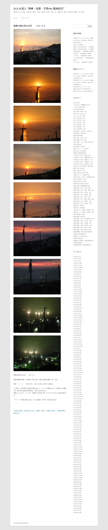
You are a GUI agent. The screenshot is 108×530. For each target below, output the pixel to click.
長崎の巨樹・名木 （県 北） (80, 197)
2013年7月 (76, 353)
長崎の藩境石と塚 (78, 214)
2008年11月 (76, 475)
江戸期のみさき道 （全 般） (80, 155)
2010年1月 (76, 444)
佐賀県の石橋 (76, 135)
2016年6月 (76, 276)
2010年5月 (76, 436)
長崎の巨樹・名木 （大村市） (81, 192)
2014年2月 (76, 337)
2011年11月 (76, 396)
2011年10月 (76, 399)
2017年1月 (76, 261)
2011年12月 (76, 394)
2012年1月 (76, 392)
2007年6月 (76, 512)
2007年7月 (76, 510)
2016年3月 (76, 283)
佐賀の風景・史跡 (78, 133)
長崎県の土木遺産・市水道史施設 (82, 240)
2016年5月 (76, 278)
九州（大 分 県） (77, 116)
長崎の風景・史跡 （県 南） (80, 229)
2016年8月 (76, 272)
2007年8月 (76, 508)
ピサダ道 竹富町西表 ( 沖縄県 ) (82, 55)
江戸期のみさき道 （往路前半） (81, 161)
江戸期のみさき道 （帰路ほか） (81, 159)
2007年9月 (76, 506)
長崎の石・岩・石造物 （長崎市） (82, 212)
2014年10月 (76, 320)
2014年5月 (76, 331)
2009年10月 (76, 451)
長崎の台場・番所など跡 (79, 183)
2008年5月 (76, 488)
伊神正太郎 (86, 89)
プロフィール (25, 18)
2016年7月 (76, 274)
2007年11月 (76, 501)
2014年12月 (76, 315)
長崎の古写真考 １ (78, 179)
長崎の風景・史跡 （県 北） (80, 227)
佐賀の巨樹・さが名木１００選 (81, 131)
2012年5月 (76, 383)
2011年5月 (76, 410)
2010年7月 (76, 431)
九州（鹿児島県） (78, 129)
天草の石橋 (76, 144)
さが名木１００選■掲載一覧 (80, 105)
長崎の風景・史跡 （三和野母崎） (82, 218)
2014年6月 (76, 328)
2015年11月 (76, 291)
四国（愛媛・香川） (78, 140)
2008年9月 (76, 480)
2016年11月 (76, 265)
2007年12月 (76, 499)
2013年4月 (76, 359)
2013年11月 (76, 344)
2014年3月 (76, 335)
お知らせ (75, 102)
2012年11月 (76, 370)
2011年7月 (76, 405)
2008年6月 (76, 486)
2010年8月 (76, 429)
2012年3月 (76, 388)
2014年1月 (76, 339)
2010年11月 (76, 423)
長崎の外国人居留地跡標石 (80, 186)
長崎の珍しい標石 (78, 207)
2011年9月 (76, 401)
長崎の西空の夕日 (26, 400)
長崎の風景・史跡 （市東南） (81, 225)
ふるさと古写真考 (78, 107)
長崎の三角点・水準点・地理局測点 (82, 177)
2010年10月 (76, 425)
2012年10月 (76, 372)
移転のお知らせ (77, 42)
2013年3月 (76, 361)
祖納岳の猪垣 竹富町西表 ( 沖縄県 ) (83, 51)
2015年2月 (76, 311)
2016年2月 (76, 285)
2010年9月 (76, 427)
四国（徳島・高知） (78, 137)
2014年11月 (76, 318)
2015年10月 (76, 294)
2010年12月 (76, 420)
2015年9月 (76, 296)
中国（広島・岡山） (78, 113)
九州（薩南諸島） (78, 127)
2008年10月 (76, 477)
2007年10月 (76, 504)
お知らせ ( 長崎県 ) (78, 45)
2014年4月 (76, 333)
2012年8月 (76, 377)
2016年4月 (76, 280)
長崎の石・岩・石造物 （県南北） (82, 210)
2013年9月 (76, 348)
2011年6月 (76, 407)
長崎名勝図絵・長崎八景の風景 (81, 232)
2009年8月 (76, 455)
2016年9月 (76, 269)
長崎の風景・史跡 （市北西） (81, 223)
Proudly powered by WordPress (21, 523)
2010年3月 (76, 440)
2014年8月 (76, 324)
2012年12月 (76, 368)
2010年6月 (76, 434)
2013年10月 (76, 346)
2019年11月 (76, 258)
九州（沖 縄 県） (77, 120)
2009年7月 (76, 458)
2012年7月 (76, 379)
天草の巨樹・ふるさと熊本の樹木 (82, 142)
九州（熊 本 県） (77, 122)
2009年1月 (76, 471)
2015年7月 (76, 300)
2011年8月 (76, 403)
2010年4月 (76, 438)
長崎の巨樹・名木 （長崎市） (81, 203)
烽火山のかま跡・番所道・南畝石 (82, 166)
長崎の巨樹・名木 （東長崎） (81, 194)
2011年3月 (76, 414)
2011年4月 (76, 412)
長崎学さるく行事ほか (79, 236)
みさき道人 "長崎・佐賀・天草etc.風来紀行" (39, 8)
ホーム (16, 18)
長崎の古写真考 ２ (78, 181)
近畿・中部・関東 (78, 168)
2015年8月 (76, 298)
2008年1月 (76, 497)
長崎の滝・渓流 (77, 205)
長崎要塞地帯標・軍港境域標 (81, 245)
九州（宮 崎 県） (77, 118)
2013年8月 (76, 350)
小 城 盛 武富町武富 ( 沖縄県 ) (83, 62)
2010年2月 (76, 442)
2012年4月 (76, 385)
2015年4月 (76, 307)
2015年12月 (76, 289)
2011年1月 (76, 418)
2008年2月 (76, 495)
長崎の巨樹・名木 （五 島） (80, 188)
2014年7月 (76, 326)
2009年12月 (76, 447)
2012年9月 (76, 374)
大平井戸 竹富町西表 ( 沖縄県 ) (82, 53)
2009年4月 (76, 464)
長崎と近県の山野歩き (79, 173)
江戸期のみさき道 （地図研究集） (82, 157)
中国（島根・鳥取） (78, 111)
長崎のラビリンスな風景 (79, 175)
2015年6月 (76, 302)
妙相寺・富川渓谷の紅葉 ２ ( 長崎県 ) (83, 47)
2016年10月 (76, 267)
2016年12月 (76, 263)
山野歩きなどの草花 (78, 151)
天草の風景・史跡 (78, 146)
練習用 (39, 400)
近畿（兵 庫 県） (77, 170)
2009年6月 (76, 460)
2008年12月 (76, 473)
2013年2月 (76, 364)
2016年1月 (76, 287)
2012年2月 (76, 390)
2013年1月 (76, 366)
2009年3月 (76, 466)
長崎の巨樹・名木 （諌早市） (81, 201)
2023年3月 (76, 256)
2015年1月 (76, 313)
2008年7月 (76, 484)
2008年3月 (76, 493)
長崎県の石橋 (76, 243)
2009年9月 (76, 453)
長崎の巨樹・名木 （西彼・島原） (82, 199)
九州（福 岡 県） (77, 124)
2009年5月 (76, 462)
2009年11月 (76, 449)
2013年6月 (76, 355)
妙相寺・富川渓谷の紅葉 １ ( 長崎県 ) (83, 49)
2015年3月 (76, 309)
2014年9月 (76, 322)
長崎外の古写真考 (78, 234)
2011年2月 (76, 416)
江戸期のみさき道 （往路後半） (81, 164)
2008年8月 (76, 482)
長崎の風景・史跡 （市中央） (81, 221)
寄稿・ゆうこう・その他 (79, 148)
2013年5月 (76, 357)
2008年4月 (76, 490)
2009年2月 (76, 469)
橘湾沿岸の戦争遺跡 (78, 153)
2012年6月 (76, 381)
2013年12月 (76, 342)
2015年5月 (76, 304)
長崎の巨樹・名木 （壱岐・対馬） (82, 190)
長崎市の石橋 (76, 238)
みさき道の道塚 (77, 109)
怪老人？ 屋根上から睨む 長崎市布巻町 (53, 410)
